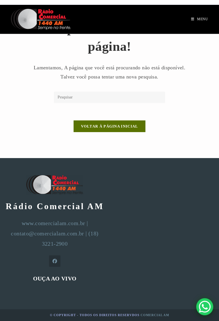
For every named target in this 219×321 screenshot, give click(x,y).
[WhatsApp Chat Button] (204, 306)
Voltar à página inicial (109, 126)
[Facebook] (54, 261)
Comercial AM (155, 315)
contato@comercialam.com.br (47, 233)
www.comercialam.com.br (53, 223)
